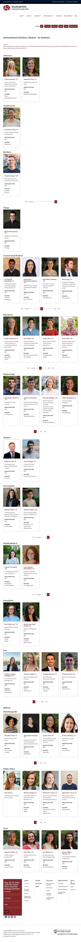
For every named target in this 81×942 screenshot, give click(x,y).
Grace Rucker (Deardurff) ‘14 (29, 568)
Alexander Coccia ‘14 (69, 793)
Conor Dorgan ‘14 (30, 461)
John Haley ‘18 (29, 338)
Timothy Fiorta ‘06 (68, 674)
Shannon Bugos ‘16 (30, 793)
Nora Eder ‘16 (28, 852)
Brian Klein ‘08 (67, 338)
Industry (54, 26)
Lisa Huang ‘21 (48, 852)
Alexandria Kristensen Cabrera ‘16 (30, 280)
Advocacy (5, 46)
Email (6, 904)
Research (37, 16)
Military (5, 48)
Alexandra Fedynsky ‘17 (31, 736)
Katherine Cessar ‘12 (50, 793)
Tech (25, 48)
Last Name (8, 898)
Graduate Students (48, 894)
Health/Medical (64, 46)
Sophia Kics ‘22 (48, 338)
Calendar (58, 16)
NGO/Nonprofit (12, 48)
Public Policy (20, 48)
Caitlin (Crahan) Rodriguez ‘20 (10, 675)
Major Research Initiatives (50, 884)
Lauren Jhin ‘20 (48, 735)
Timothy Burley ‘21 (11, 852)
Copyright (5, 930)
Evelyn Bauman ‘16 (11, 79)
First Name (8, 891)
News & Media (68, 16)
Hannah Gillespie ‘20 (50, 398)
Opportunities (48, 16)
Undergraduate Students (50, 898)
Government (57, 46)
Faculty (48, 890)
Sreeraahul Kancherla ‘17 (9, 280)
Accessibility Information (9, 936)
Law (76, 46)
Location (47, 26)
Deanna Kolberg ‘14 (69, 735)
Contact (26, 886)
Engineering (45, 46)
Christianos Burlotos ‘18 (12, 398)
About (21, 16)
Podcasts (73, 889)
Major (60, 26)
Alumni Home (73, 26)
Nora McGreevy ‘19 (11, 624)
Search (76, 16)
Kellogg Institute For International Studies (13, 932)
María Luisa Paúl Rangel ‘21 (29, 625)
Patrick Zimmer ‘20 (11, 176)
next (55, 308)
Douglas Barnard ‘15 (50, 674)
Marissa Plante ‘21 (11, 510)
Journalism (71, 46)
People (29, 16)
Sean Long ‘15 (67, 279)
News (72, 886)
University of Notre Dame (18, 930)
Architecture (12, 46)
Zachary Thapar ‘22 (30, 510)
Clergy (22, 46)
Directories (39, 883)
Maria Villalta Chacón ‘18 (67, 853)
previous (31, 201)
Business (18, 46)
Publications (49, 887)
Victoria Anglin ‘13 (30, 674)
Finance (51, 46)
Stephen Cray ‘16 (10, 461)
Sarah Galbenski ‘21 (11, 338)
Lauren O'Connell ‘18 (11, 568)
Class (66, 26)
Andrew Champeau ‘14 (30, 398)
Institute (26, 883)
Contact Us (30, 934)
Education (39, 46)
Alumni (37, 886)
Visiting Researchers (63, 886)
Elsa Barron (8, 793)
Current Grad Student (30, 46)
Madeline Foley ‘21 (30, 79)
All (41, 26)
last (59, 308)
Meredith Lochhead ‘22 (49, 280)
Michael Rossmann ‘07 (11, 232)
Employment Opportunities (27, 897)
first (26, 201)
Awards (26, 893)
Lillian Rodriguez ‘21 (69, 398)
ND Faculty (60, 883)
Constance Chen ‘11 (11, 129)
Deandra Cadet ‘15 (11, 735)
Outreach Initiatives (26, 890)
